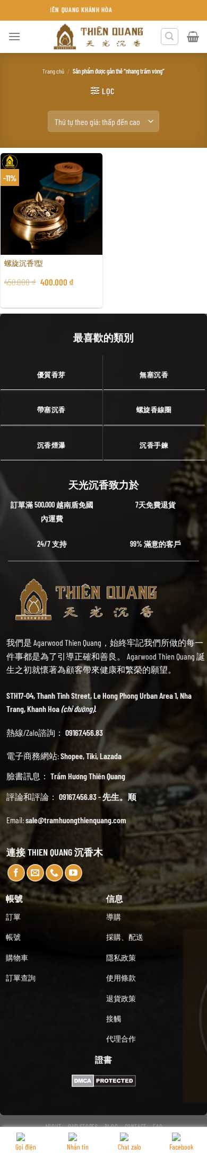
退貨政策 (121, 998)
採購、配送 (124, 936)
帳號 (13, 936)
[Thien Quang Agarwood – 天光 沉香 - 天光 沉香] (99, 37)
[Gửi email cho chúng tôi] (35, 873)
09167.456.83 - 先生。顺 (97, 796)
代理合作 (121, 1038)
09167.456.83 (84, 732)
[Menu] (14, 36)
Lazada (111, 756)
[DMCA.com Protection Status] (104, 1079)
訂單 (13, 916)
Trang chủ (53, 71)
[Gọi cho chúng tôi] (54, 873)
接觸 (113, 1018)
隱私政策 (121, 957)
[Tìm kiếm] (170, 36)
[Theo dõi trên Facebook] (16, 873)
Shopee (72, 756)
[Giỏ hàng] (193, 36)
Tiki (91, 756)
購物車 (17, 957)
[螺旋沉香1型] (51, 204)
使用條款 (121, 977)
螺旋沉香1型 (23, 263)
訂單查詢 (21, 977)
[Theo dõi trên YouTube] (73, 873)
